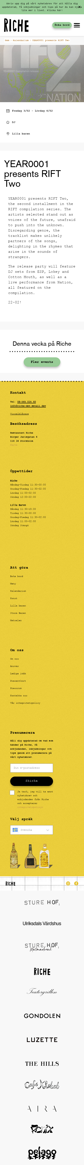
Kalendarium (21, 40)
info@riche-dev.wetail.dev (28, 406)
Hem (7, 40)
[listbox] (31, 830)
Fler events (42, 362)
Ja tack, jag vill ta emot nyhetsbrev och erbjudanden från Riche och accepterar (35, 799)
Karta (13, 445)
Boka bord (62, 25)
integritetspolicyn (30, 807)
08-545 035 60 (26, 401)
